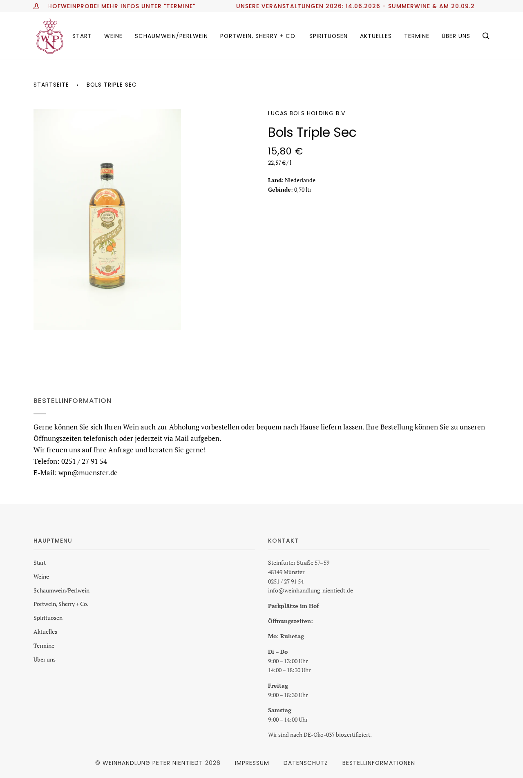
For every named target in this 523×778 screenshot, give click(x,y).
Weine (41, 576)
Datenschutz (306, 763)
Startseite (51, 84)
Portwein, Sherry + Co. (61, 604)
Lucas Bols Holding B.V (306, 113)
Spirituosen (48, 618)
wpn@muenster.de (88, 472)
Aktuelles (45, 631)
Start (40, 562)
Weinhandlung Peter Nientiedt (153, 763)
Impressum (252, 763)
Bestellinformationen (378, 763)
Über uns (45, 659)
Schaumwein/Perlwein (61, 590)
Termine (44, 645)
